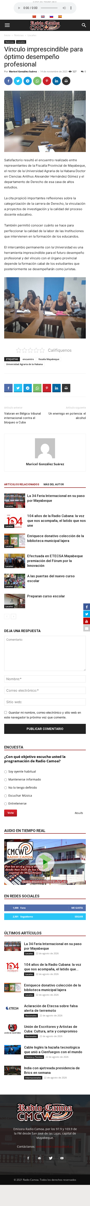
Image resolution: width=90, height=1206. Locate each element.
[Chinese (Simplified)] (34, 16)
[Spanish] (60, 16)
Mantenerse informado (24, 779)
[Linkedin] (56, 81)
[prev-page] (6, 616)
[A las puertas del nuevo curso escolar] (14, 581)
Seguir (79, 916)
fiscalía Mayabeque (49, 359)
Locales (32, 35)
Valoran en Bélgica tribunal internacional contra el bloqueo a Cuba (22, 418)
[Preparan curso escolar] (14, 601)
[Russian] (51, 16)
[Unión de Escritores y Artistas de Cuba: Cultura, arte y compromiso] (12, 1029)
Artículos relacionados (21, 484)
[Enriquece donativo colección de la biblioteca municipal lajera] (14, 541)
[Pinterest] (47, 81)
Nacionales (31, 1015)
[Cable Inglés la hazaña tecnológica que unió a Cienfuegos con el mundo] (12, 1049)
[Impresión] (66, 81)
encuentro (28, 359)
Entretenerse (17, 803)
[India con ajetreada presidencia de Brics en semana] (12, 1070)
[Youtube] (62, 1158)
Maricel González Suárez (23, 71)
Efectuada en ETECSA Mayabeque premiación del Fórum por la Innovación (55, 561)
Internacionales (33, 1077)
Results (79, 813)
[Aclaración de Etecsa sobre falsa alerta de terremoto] (12, 1008)
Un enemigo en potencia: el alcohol (67, 416)
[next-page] (13, 616)
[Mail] (39, 1158)
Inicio (7, 35)
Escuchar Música (20, 795)
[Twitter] (18, 81)
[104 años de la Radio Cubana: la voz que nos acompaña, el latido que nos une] (14, 521)
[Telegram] (27, 81)
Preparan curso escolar (46, 596)
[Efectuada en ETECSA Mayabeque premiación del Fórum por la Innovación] (14, 561)
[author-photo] (45, 458)
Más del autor (54, 484)
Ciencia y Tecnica (34, 1056)
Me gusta (77, 907)
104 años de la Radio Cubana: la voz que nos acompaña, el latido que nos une (56, 521)
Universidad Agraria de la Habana (24, 364)
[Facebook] (8, 81)
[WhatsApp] (37, 81)
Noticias (19, 35)
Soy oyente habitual (22, 771)
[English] (43, 16)
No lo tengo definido (22, 788)
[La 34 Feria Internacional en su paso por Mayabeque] (14, 500)
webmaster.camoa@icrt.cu (54, 1147)
